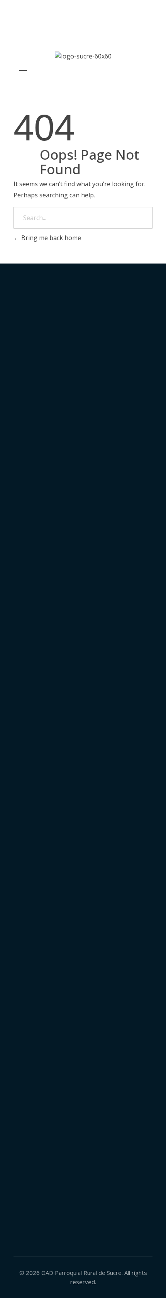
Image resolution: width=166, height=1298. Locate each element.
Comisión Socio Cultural (83, 627)
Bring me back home (50, 238)
